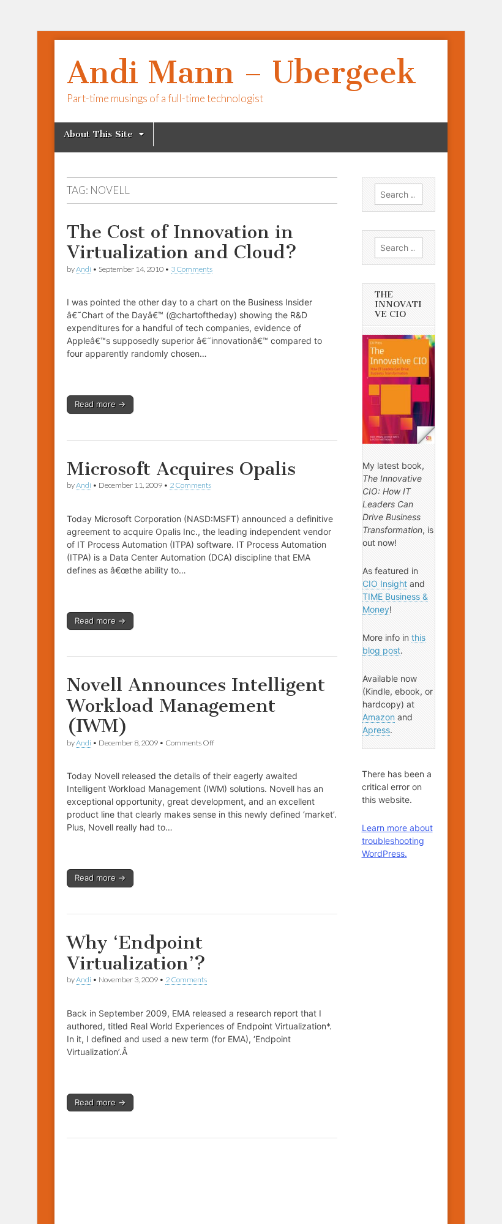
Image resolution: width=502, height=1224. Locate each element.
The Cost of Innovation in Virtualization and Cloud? (182, 242)
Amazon (378, 717)
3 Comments (191, 269)
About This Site (98, 134)
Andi (83, 269)
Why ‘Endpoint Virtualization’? (136, 952)
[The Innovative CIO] (398, 389)
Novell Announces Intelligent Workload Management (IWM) (196, 705)
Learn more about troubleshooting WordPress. (397, 841)
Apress (376, 730)
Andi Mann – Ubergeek (241, 72)
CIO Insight (384, 583)
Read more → (100, 404)
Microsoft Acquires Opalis (181, 469)
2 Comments (190, 485)
